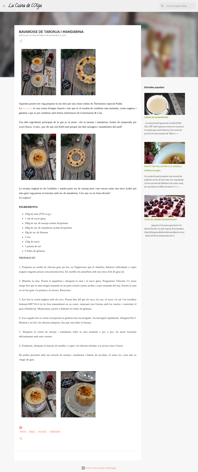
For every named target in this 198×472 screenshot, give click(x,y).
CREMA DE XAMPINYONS (156, 117)
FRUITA (23, 432)
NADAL (32, 432)
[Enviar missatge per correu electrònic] (20, 429)
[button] (20, 41)
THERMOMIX (55, 432)
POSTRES (42, 432)
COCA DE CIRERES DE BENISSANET (160, 219)
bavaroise (27, 108)
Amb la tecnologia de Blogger (101, 468)
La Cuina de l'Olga (25, 6)
